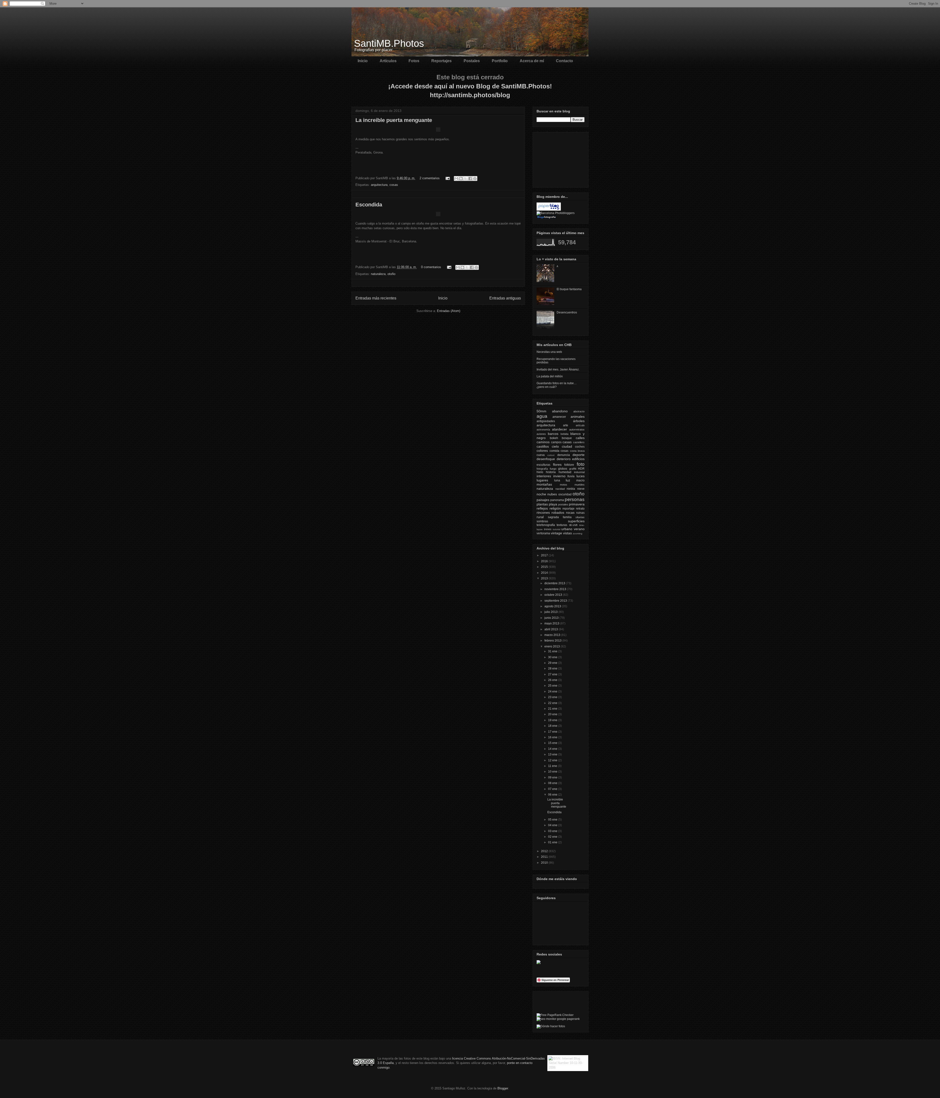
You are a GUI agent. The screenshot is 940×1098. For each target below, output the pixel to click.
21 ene (553, 708)
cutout (550, 455)
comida (554, 451)
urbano (566, 529)
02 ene (553, 836)
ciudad (567, 446)
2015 (545, 567)
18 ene (553, 726)
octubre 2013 (553, 595)
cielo (555, 446)
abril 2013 (551, 629)
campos (556, 442)
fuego (553, 468)
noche (541, 494)
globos (562, 468)
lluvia (571, 476)
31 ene (553, 651)
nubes (552, 494)
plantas (542, 504)
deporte (579, 455)
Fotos (414, 61)
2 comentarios (430, 178)
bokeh (554, 438)
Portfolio (500, 61)
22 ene (553, 703)
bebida (564, 433)
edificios (578, 459)
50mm (541, 411)
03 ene (553, 831)
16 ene (553, 737)
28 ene (553, 668)
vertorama (543, 533)
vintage (556, 533)
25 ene (553, 685)
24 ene (553, 691)
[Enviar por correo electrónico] (456, 178)
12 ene (553, 760)
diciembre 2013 (555, 583)
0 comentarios (431, 267)
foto (581, 464)
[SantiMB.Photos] (538, 963)
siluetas (580, 517)
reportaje (569, 508)
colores (542, 451)
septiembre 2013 (556, 600)
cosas (393, 185)
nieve (581, 488)
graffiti (572, 468)
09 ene (553, 777)
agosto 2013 (553, 606)
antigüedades (546, 421)
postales (563, 504)
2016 (545, 561)
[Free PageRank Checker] (555, 1015)
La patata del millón (550, 376)
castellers (579, 442)
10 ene (553, 771)
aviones (541, 433)
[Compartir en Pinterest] (474, 178)
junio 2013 (551, 618)
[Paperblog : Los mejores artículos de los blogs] (549, 209)
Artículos (388, 61)
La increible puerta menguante (393, 120)
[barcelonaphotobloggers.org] (556, 213)
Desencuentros (567, 312)
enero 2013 (552, 646)
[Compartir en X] (465, 178)
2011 (545, 857)
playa (553, 504)
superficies (576, 521)
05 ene (553, 819)
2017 (545, 555)
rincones (543, 512)
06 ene (553, 794)
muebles (580, 484)
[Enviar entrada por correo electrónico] (447, 178)
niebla (571, 488)
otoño (391, 274)
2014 (545, 572)
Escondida (368, 205)
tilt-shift (573, 525)
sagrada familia (560, 517)
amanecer (559, 416)
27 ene (553, 674)
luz (568, 480)
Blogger (502, 1088)
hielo (540, 472)
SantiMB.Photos (389, 43)
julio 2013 (551, 612)
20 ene (553, 714)
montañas (544, 484)
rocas (570, 512)
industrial (579, 472)
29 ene (553, 663)
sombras (542, 521)
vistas (567, 533)
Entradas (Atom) (448, 311)
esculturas (543, 464)
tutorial (556, 529)
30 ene (553, 657)
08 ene (553, 783)
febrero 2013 (553, 640)
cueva (541, 455)
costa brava (577, 450)
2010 (545, 862)
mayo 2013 (552, 623)
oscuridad (565, 494)
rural (540, 517)
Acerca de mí (532, 61)
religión (555, 508)
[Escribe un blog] (460, 178)
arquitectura (379, 185)
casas (567, 442)
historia (551, 472)
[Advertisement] (561, 158)
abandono (560, 411)
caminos (543, 442)
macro (580, 480)
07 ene (553, 789)
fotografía (542, 468)
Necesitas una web (549, 352)
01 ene (553, 842)
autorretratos (577, 429)
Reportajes (441, 61)
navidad (560, 488)
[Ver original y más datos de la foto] (438, 130)
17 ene (553, 731)
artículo (580, 425)
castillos (543, 446)
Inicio (363, 61)
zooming (577, 533)
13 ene (553, 754)
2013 (545, 578)
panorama (557, 500)
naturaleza (378, 274)
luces (580, 476)
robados (558, 512)
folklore (569, 464)
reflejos (542, 508)
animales (578, 416)
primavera (577, 504)
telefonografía (546, 525)
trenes (548, 529)
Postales (472, 61)
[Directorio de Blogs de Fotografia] (546, 218)
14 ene (553, 749)
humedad (565, 472)
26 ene (553, 680)
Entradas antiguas (505, 298)
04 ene (553, 825)
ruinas (580, 512)
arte (565, 425)
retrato (580, 508)
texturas (562, 525)
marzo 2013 (552, 635)
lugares (542, 480)
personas (575, 499)
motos (563, 484)
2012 (545, 851)
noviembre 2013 (555, 589)
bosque (567, 438)
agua (542, 416)
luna (557, 480)
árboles (579, 421)
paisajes (543, 500)
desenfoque (546, 459)
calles (580, 438)
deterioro (564, 459)
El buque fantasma (569, 289)
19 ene (553, 720)
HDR (581, 468)
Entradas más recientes (375, 298)
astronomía (543, 429)
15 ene (553, 743)
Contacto (564, 61)
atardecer (559, 429)
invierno (559, 476)
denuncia (563, 455)
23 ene (553, 697)
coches (580, 446)
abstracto (579, 411)
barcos (553, 434)
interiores (544, 476)
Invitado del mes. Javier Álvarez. (558, 369)
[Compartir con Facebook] (470, 178)
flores (557, 464)
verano (579, 529)
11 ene (553, 766)
